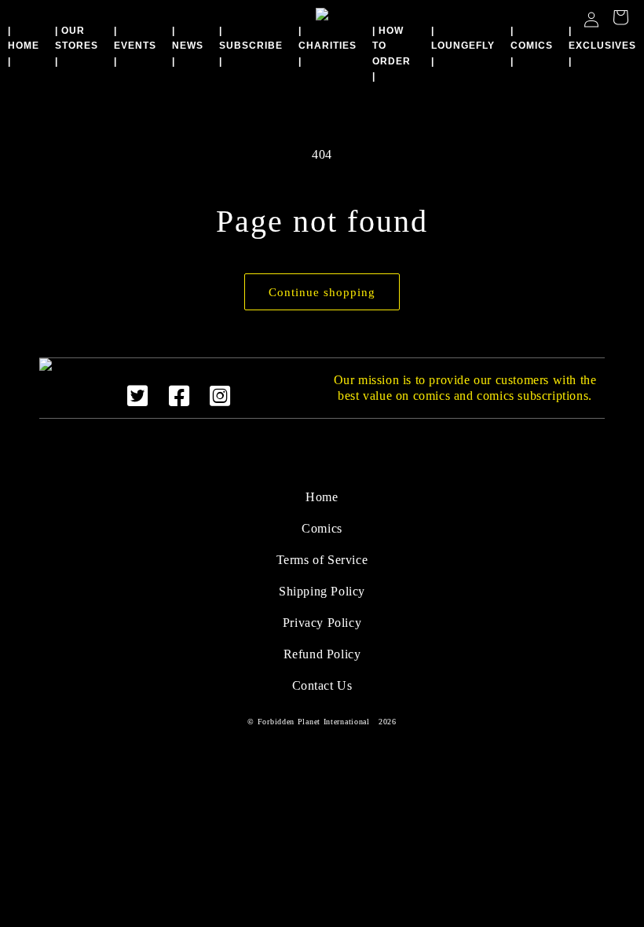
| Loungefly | (463, 45)
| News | (187, 45)
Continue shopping (322, 292)
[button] (620, 19)
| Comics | (531, 45)
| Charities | (327, 45)
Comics (322, 528)
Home (322, 497)
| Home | (23, 45)
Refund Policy (322, 654)
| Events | (135, 45)
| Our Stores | (76, 45)
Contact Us (322, 685)
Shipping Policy (322, 591)
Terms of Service (322, 559)
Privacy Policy (322, 622)
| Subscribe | (251, 45)
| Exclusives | (602, 45)
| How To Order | (391, 53)
